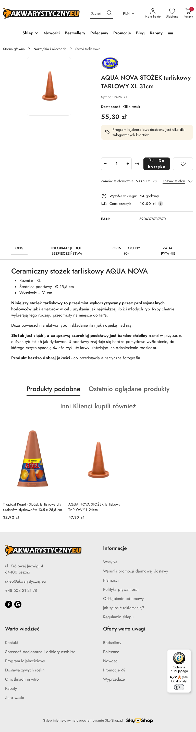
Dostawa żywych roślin (24, 670)
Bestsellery (112, 642)
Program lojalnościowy (25, 661)
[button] (30, 33)
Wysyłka (110, 562)
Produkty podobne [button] (53, 389)
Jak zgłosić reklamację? (123, 608)
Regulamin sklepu (118, 617)
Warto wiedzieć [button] (22, 629)
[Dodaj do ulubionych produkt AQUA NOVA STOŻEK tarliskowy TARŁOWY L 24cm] (122, 425)
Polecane (111, 652)
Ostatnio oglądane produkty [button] (129, 389)
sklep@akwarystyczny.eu (25, 581)
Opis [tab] (19, 248)
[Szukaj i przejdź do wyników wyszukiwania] (109, 13)
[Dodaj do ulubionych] (183, 163)
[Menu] (188, 652)
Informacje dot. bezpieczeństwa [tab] (66, 251)
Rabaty (11, 688)
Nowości (110, 661)
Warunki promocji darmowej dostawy (135, 571)
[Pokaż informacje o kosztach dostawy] (160, 203)
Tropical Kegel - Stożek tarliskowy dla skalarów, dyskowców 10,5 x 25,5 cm (32, 507)
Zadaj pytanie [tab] (168, 251)
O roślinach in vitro (22, 679)
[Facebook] (8, 604)
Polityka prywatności (121, 589)
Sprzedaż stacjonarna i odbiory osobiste (40, 652)
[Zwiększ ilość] (127, 164)
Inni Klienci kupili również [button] (98, 406)
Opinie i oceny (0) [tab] (126, 251)
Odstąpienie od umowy (123, 598)
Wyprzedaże (114, 679)
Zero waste (14, 697)
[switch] (179, 687)
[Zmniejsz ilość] (105, 164)
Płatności (111, 580)
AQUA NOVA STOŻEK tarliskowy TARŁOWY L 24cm (94, 507)
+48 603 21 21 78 (21, 590)
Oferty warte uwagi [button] (124, 629)
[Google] (17, 604)
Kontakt (11, 642)
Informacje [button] (115, 548)
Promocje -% (114, 670)
